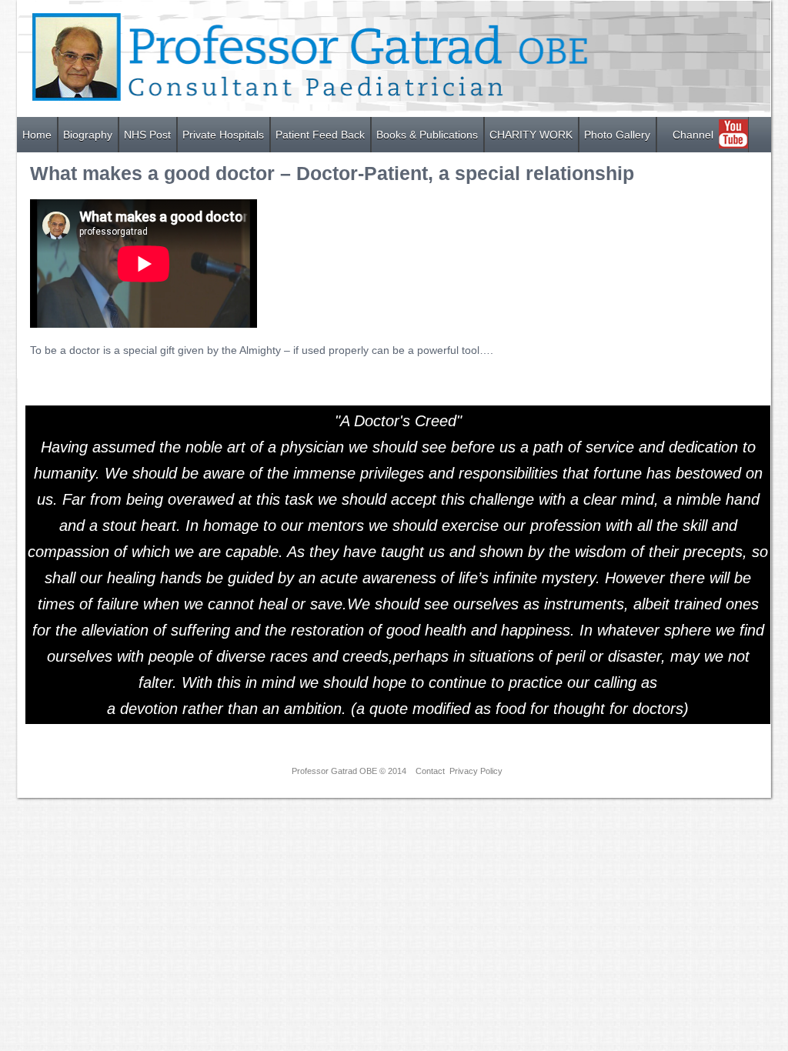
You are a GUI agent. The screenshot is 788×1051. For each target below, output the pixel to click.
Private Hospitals (223, 134)
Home (37, 134)
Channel (693, 134)
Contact (430, 771)
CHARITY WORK (531, 134)
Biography (87, 134)
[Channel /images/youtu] (661, 127)
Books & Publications (427, 134)
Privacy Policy (476, 771)
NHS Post (147, 134)
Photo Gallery (617, 134)
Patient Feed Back (320, 134)
